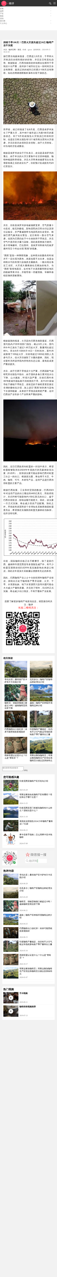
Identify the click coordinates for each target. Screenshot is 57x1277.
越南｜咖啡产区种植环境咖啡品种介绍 (41, 704)
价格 (2, 9)
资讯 (19, 50)
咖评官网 (12, 50)
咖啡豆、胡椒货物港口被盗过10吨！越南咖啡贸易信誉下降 (16, 705)
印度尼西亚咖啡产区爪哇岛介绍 (33, 781)
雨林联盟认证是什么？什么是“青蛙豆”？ (16, 756)
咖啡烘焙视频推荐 (27, 1007)
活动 (2, 18)
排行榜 (2, 21)
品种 (2, 11)
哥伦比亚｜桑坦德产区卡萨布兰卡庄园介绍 (16, 680)
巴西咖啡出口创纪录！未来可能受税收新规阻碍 (16, 730)
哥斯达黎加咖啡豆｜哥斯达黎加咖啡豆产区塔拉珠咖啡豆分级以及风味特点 (41, 758)
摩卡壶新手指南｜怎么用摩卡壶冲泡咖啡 (35, 836)
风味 (2, 16)
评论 (26, 770)
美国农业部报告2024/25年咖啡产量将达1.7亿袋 (36, 822)
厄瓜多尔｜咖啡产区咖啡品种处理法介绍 (41, 680)
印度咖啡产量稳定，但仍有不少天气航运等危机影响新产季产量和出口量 (41, 732)
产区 (2, 13)
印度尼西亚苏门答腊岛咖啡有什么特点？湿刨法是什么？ (35, 809)
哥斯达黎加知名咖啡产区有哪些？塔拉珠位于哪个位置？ (35, 795)
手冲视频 (23, 993)
